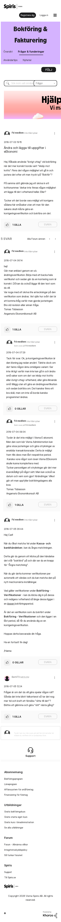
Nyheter (27, 60)
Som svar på (25, 346)
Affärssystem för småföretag (18, 789)
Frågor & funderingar (31, 51)
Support (8, 872)
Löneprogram (10, 784)
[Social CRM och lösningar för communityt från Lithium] (50, 914)
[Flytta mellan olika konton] (50, 239)
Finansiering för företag (16, 794)
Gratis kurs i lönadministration (19, 822)
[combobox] (30, 83)
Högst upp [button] (5, 913)
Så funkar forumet (13, 855)
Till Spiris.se (10, 877)
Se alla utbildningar (13, 827)
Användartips (10, 60)
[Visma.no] (13, 6)
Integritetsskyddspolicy (15, 849)
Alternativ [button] (48, 71)
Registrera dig (27, 15)
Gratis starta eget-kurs (15, 817)
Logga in (44, 15)
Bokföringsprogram (13, 778)
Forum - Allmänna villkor (16, 844)
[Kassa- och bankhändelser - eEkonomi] (55, 239)
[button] (54, 133)
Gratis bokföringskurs (14, 811)
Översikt (8, 51)
